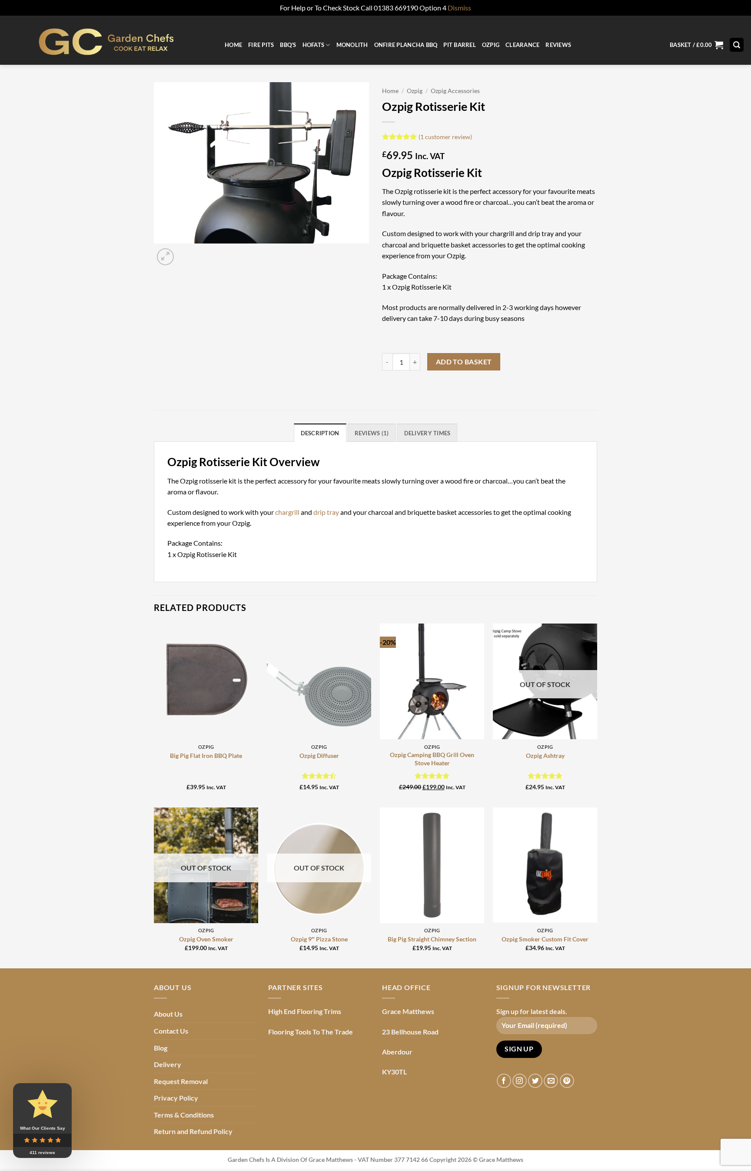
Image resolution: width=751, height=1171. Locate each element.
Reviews (558, 44)
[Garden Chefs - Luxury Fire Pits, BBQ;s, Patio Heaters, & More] (109, 40)
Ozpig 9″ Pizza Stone (319, 939)
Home (233, 44)
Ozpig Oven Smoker (206, 939)
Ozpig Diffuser (319, 755)
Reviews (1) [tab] (372, 433)
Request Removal (181, 1081)
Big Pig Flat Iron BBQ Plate (206, 755)
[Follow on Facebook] (504, 1081)
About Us (168, 1014)
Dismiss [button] (459, 7)
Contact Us (171, 1031)
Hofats (313, 44)
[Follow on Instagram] (519, 1081)
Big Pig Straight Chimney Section (432, 939)
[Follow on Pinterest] (567, 1081)
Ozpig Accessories (455, 90)
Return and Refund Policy (193, 1131)
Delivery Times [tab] (427, 433)
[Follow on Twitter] (535, 1081)
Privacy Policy (176, 1098)
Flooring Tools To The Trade (310, 1032)
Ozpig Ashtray (545, 755)
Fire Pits (261, 44)
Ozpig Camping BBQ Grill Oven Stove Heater (432, 759)
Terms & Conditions (184, 1115)
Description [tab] (320, 433)
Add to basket (464, 362)
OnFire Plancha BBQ (406, 44)
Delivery (167, 1064)
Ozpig (490, 44)
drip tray (326, 512)
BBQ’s (288, 44)
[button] (696, 45)
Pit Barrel (459, 44)
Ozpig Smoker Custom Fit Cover (545, 939)
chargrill (287, 512)
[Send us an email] (551, 1081)
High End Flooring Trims (304, 1011)
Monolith (352, 44)
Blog (160, 1048)
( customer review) (445, 136)
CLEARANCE (522, 44)
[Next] (186, 252)
